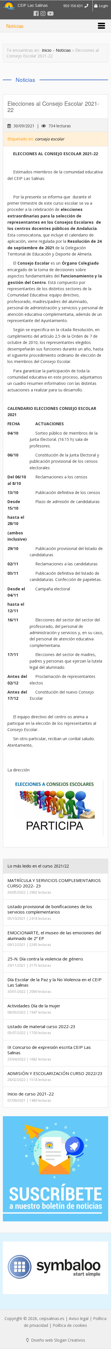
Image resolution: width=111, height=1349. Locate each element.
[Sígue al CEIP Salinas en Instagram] (43, 13)
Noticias (63, 50)
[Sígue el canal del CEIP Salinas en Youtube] (50, 13)
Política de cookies (70, 1325)
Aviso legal (79, 1318)
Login (102, 5)
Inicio (47, 50)
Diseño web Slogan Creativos (57, 1340)
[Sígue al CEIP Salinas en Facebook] (36, 13)
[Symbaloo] (55, 1268)
